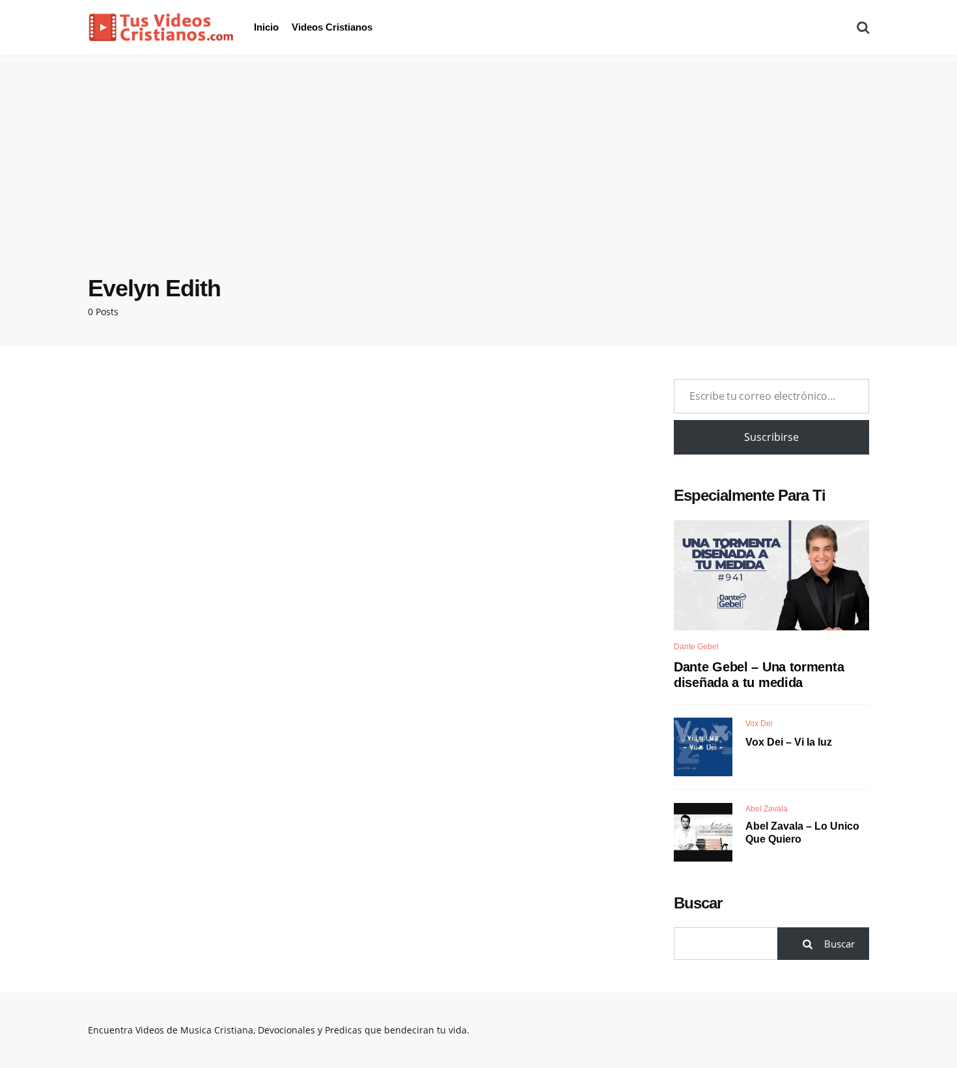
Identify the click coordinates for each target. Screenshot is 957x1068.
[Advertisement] (478, 152)
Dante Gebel (696, 646)
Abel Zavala (766, 808)
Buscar (698, 903)
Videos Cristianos (332, 27)
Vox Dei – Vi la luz (788, 742)
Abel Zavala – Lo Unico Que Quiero (802, 833)
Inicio (266, 27)
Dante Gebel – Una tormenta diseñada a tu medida (759, 675)
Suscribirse (771, 437)
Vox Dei (759, 723)
